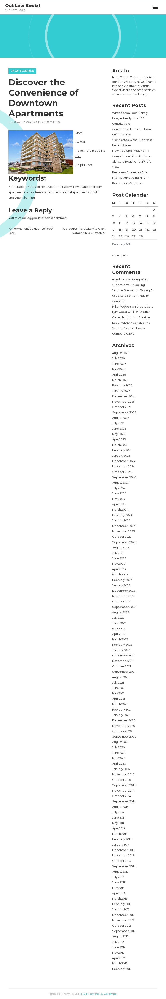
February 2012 (121, 968)
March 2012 (119, 963)
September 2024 (124, 477)
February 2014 (122, 839)
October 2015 (121, 779)
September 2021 (123, 671)
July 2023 (118, 552)
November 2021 (123, 661)
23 (154, 229)
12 (126, 223)
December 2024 (123, 461)
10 (113, 223)
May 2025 (118, 434)
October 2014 (121, 796)
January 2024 (121, 520)
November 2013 (123, 855)
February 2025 (122, 450)
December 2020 (124, 720)
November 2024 (123, 466)
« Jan (115, 255)
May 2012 (118, 952)
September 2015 (123, 785)
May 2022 (118, 628)
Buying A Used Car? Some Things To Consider (132, 296)
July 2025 (118, 423)
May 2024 (118, 498)
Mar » (124, 255)
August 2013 (120, 871)
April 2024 (119, 504)
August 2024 (120, 482)
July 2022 (118, 617)
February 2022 (122, 644)
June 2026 (119, 363)
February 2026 (122, 385)
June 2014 (119, 817)
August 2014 (120, 806)
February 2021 (121, 709)
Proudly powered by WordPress (98, 993)
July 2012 (118, 941)
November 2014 (123, 790)
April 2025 (119, 439)
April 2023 (119, 569)
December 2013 (123, 850)
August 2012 (120, 936)
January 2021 (120, 715)
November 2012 (123, 920)
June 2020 (119, 752)
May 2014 (118, 823)
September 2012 (123, 931)
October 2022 (121, 601)
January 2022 (121, 650)
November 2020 (123, 725)
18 (120, 229)
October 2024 (122, 471)
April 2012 (118, 958)
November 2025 (123, 401)
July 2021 (118, 682)
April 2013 (118, 893)
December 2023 (123, 525)
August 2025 (120, 417)
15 (148, 223)
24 (113, 236)
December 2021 (123, 655)
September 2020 (124, 736)
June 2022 (119, 623)
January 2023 (121, 585)
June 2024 (119, 493)
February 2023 (122, 580)
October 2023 (122, 536)
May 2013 (118, 887)
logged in (33, 218)
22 (148, 229)
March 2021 (119, 704)
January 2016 (121, 769)
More (79, 133)
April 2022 (119, 634)
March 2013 (120, 898)
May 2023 (118, 563)
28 (141, 236)
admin (37, 122)
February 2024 (122, 515)
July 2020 (118, 747)
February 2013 (122, 904)
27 (133, 236)
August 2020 (120, 742)
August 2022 (120, 612)
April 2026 (119, 374)
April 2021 (118, 698)
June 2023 (119, 558)
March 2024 (120, 509)
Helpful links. (84, 165)
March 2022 (120, 639)
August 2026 (120, 353)
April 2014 (118, 828)
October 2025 (121, 407)
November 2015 (123, 774)
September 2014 (124, 801)
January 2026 (121, 390)
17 (113, 229)
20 (134, 229)
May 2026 (118, 369)
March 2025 (120, 444)
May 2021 (118, 693)
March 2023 (120, 574)
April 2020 (119, 763)
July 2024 (118, 488)
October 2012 (121, 925)
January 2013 (121, 909)
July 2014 (118, 812)
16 (154, 223)
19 (126, 229)
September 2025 (124, 412)
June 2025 (119, 428)
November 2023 (123, 531)
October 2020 (122, 731)
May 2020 (118, 758)
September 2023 (124, 542)
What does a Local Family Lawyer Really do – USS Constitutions (130, 118)
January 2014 (121, 844)
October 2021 (121, 666)
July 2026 (118, 358)
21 (140, 229)
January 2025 (121, 455)
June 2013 (119, 882)
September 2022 (124, 607)
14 (140, 223)
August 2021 (120, 677)
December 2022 (123, 590)
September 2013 (124, 866)
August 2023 (120, 547)
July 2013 (118, 877)
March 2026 (120, 380)
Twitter (80, 141)
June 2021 (118, 688)
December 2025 (123, 396)
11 (120, 223)
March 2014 (120, 833)
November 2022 (123, 596)
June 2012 (118, 947)
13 (133, 223)
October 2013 (121, 860)
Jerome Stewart (123, 290)
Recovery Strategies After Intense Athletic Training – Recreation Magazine (130, 178)
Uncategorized (22, 70)
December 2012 (123, 914)
